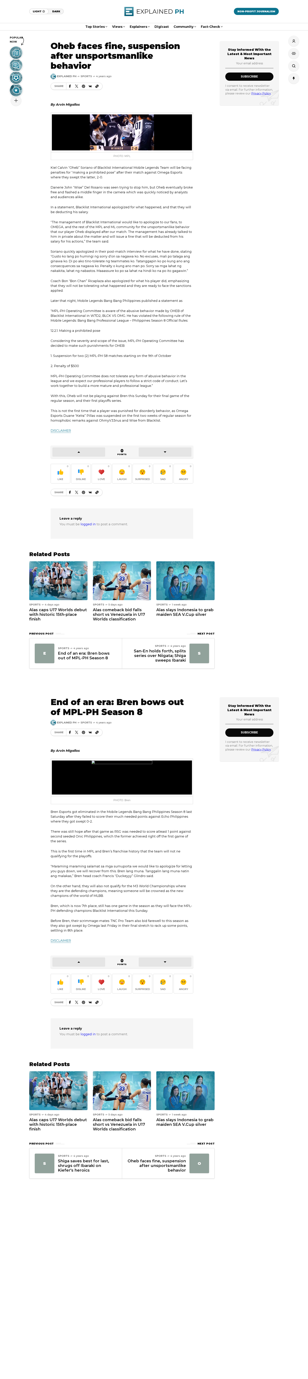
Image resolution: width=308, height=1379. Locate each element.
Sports (86, 76)
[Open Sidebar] (293, 53)
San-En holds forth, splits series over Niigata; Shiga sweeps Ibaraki (160, 656)
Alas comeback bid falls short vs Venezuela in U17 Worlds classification (119, 614)
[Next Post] (199, 653)
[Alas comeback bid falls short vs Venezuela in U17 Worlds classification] (122, 580)
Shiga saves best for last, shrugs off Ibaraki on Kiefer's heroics (83, 1166)
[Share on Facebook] (69, 86)
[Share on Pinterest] (83, 86)
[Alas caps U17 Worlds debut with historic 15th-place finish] (58, 580)
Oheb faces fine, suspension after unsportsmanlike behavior (157, 1166)
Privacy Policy (261, 93)
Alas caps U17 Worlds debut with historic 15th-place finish (58, 614)
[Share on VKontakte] (90, 86)
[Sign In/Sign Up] (293, 41)
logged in (88, 524)
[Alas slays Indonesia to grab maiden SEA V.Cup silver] (185, 580)
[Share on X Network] (76, 86)
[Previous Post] (44, 653)
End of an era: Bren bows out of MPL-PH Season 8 (84, 655)
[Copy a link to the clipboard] (97, 86)
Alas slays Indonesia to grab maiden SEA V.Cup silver (185, 612)
